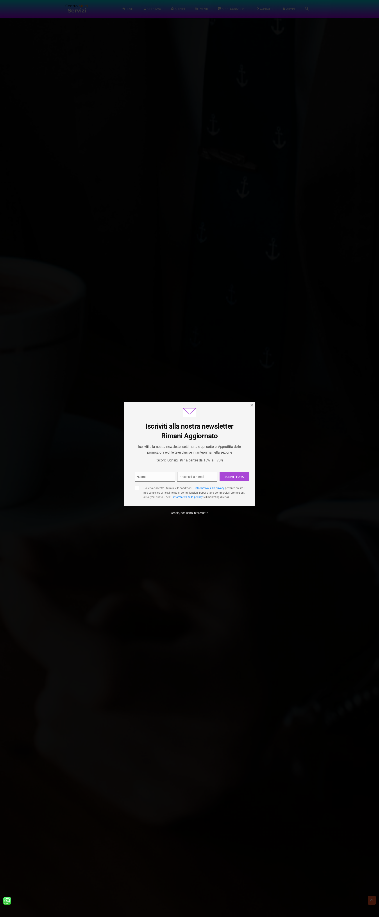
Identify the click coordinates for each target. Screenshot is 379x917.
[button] (244, 430)
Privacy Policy (213, 470)
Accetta (150, 484)
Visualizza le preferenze (227, 484)
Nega (187, 484)
